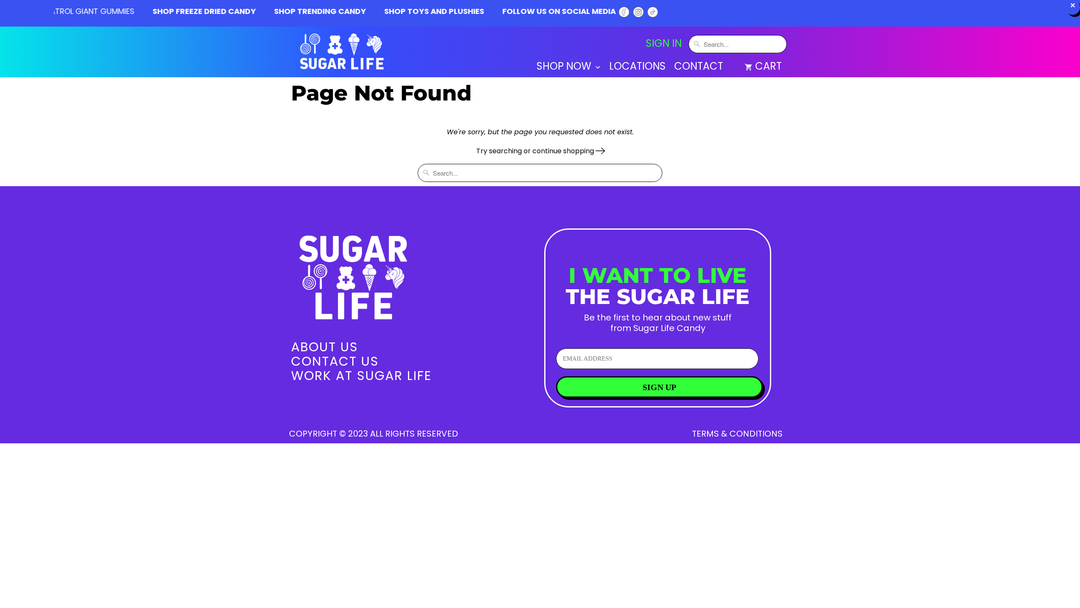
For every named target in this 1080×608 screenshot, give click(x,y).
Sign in (664, 43)
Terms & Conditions (737, 434)
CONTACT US (335, 361)
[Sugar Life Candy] (342, 53)
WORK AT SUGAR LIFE (361, 375)
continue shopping (564, 151)
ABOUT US (324, 347)
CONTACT (698, 67)
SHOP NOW (565, 67)
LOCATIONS (637, 67)
